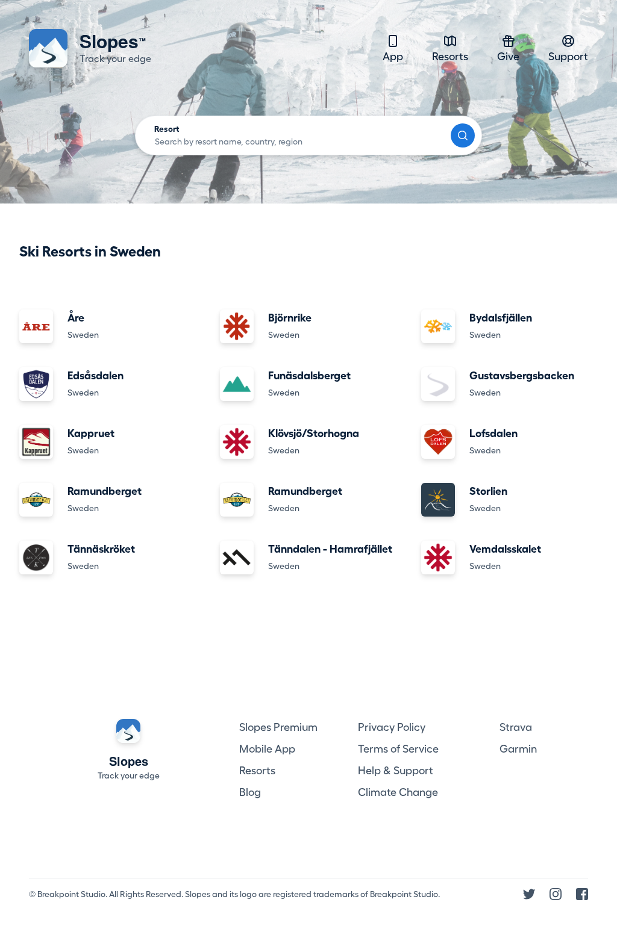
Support (568, 56)
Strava (516, 727)
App (393, 56)
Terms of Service (398, 749)
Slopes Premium (278, 727)
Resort (167, 129)
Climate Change (398, 792)
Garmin (518, 749)
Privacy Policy (391, 727)
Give (508, 56)
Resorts (450, 56)
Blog (250, 792)
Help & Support (395, 770)
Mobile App (267, 749)
